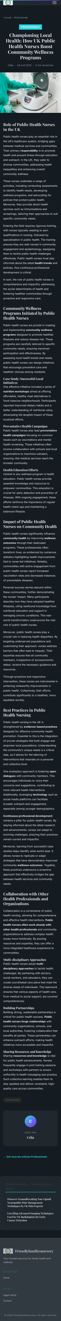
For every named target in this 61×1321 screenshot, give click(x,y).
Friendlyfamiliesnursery (34, 1251)
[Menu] (54, 2)
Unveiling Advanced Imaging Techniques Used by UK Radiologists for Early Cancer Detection (30, 1217)
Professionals (21, 17)
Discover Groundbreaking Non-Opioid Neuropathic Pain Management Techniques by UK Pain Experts (29, 1202)
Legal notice (9, 1295)
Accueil (7, 17)
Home (6, 1277)
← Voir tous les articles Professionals (25, 1156)
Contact (7, 1300)
